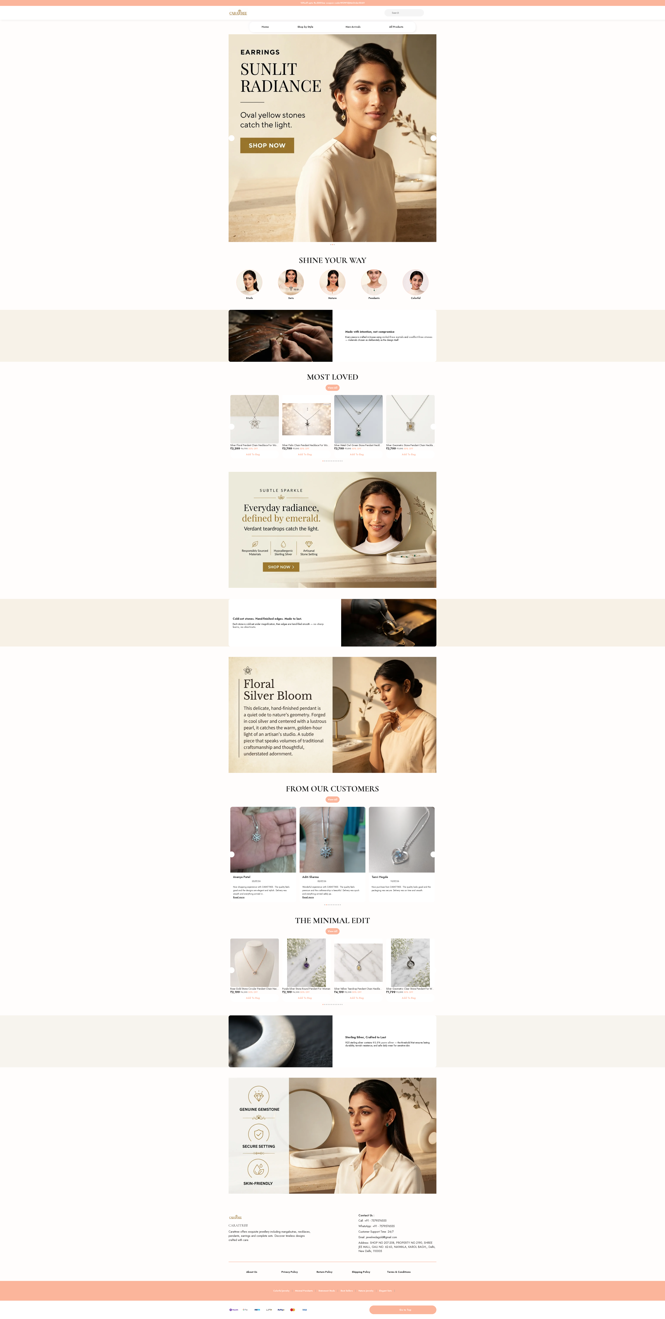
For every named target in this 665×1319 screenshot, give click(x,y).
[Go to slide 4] (328, 460)
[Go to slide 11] (340, 460)
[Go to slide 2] (332, 244)
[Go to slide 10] (338, 460)
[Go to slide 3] (334, 244)
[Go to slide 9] (336, 460)
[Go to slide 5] (329, 460)
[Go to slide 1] (330, 244)
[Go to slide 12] (342, 460)
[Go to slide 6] (331, 460)
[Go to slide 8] (335, 460)
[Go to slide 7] (333, 460)
